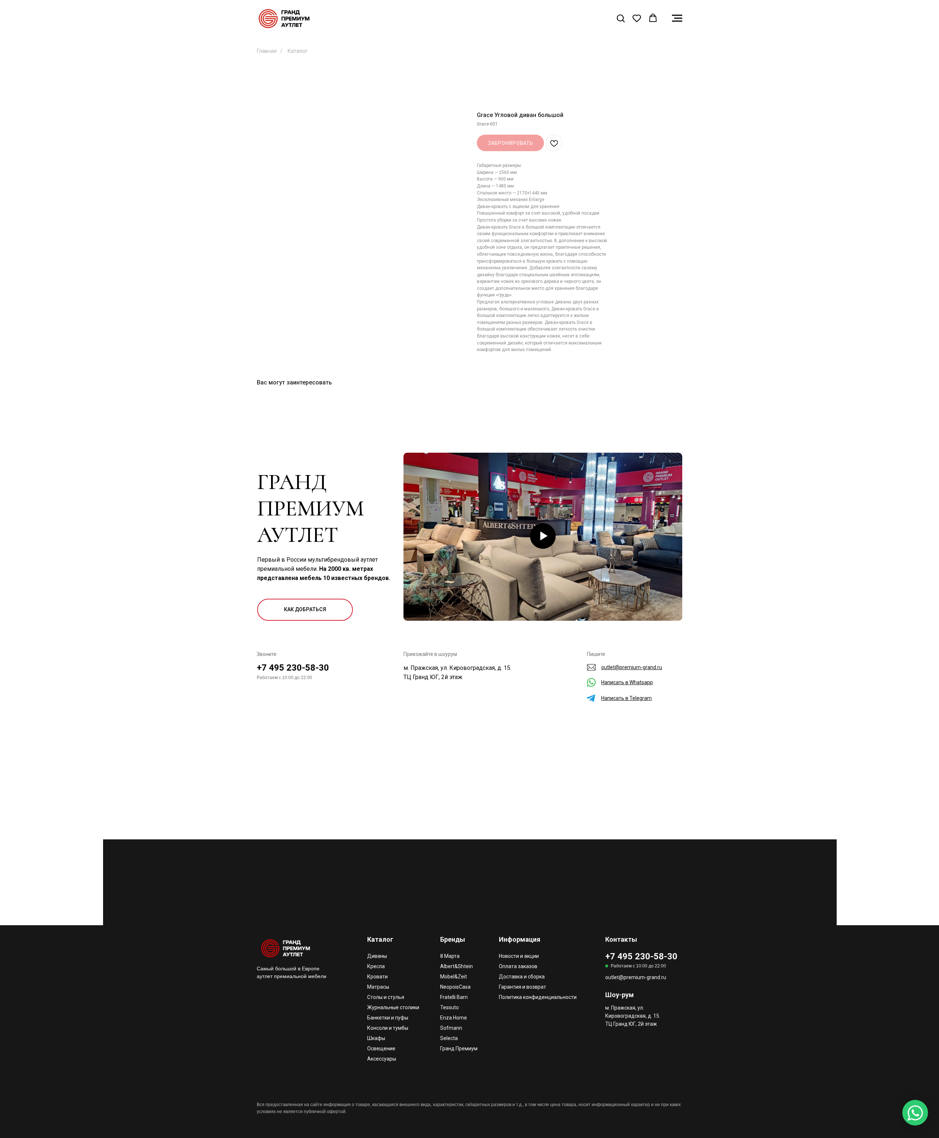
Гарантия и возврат (522, 987)
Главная (267, 51)
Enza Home (453, 1018)
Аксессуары (381, 1059)
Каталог (298, 51)
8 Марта (450, 956)
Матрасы (378, 987)
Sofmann (451, 1028)
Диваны (377, 956)
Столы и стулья (385, 997)
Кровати (377, 977)
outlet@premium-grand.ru (635, 977)
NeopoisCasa (455, 987)
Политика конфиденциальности (538, 997)
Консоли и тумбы (387, 1028)
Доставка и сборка (522, 977)
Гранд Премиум (459, 1048)
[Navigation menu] (677, 18)
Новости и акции (519, 956)
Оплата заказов (518, 966)
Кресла (376, 966)
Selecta (449, 1038)
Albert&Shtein (456, 966)
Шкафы (376, 1038)
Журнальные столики (393, 1007)
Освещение (381, 1048)
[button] (620, 18)
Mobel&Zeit (453, 977)
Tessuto (449, 1007)
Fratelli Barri (454, 997)
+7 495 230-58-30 (293, 668)
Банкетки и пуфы (387, 1018)
